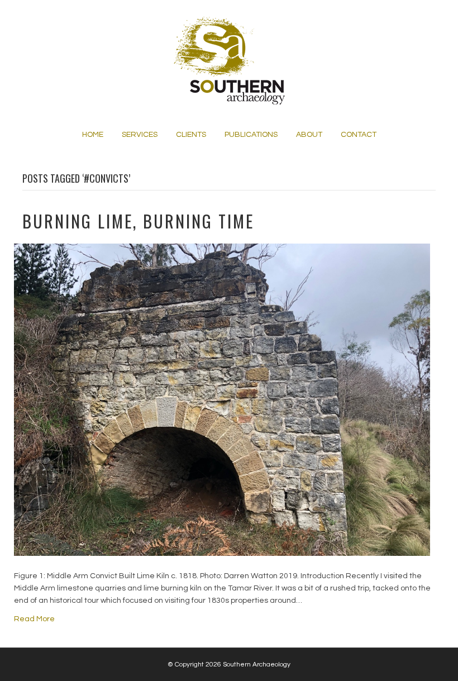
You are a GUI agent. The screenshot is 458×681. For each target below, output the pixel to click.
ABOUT (309, 135)
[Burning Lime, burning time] (222, 399)
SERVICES (140, 135)
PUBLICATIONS (251, 135)
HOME (92, 135)
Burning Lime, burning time (138, 221)
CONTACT (358, 135)
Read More (34, 619)
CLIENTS (191, 135)
